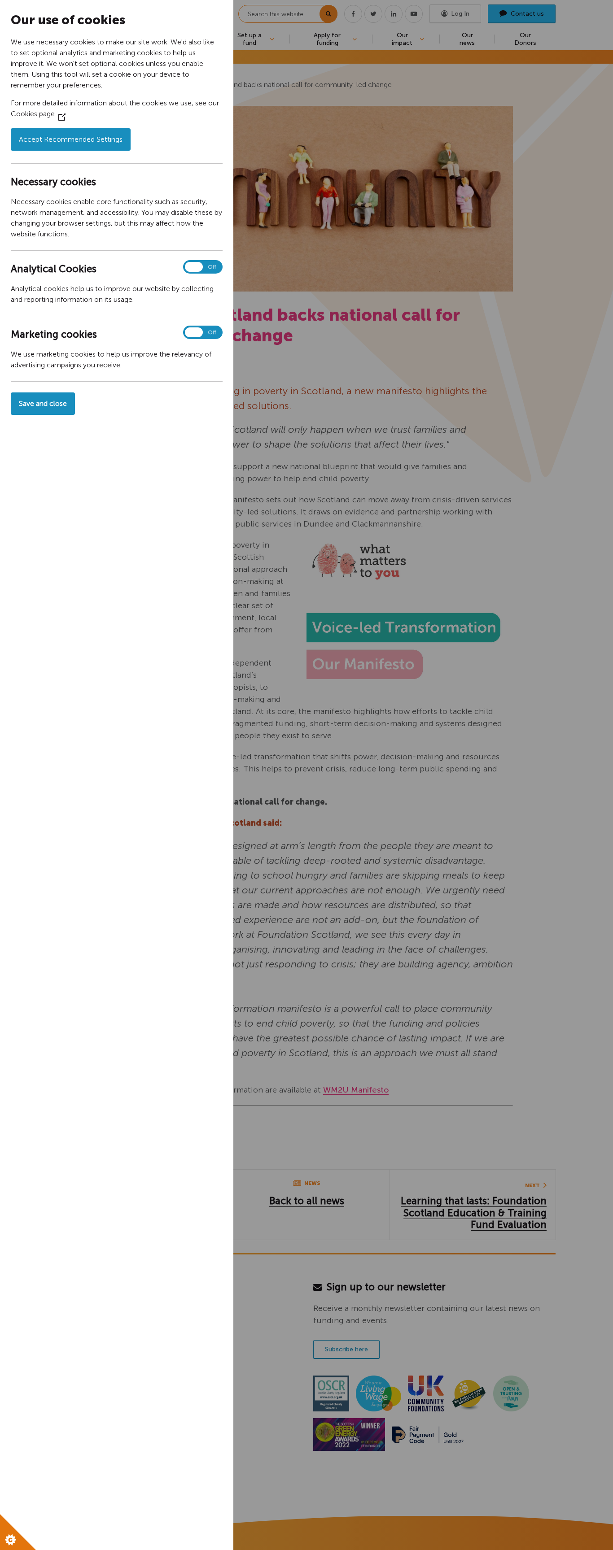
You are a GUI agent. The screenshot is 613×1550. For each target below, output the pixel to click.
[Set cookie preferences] (18, 1532)
